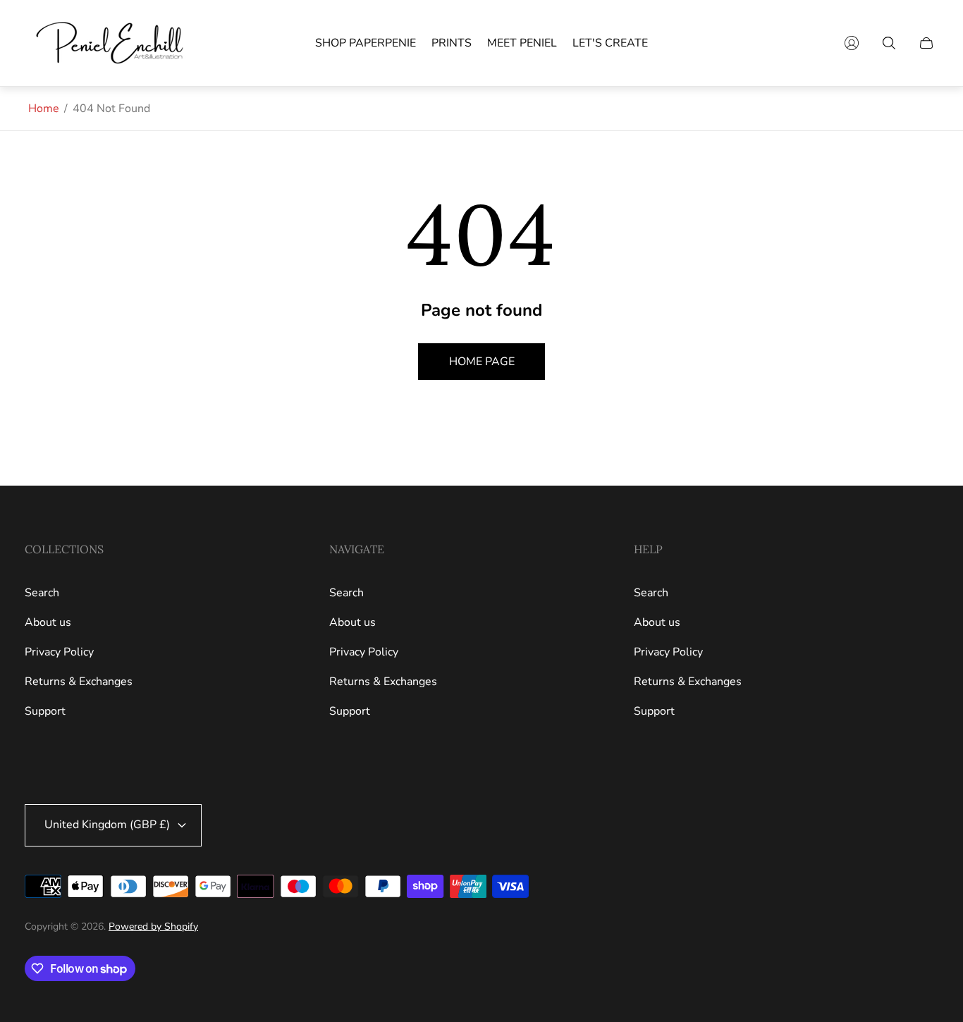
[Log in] (851, 43)
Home (43, 108)
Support (45, 711)
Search (42, 593)
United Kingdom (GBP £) (107, 824)
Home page (482, 361)
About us (48, 622)
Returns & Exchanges (79, 681)
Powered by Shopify (153, 926)
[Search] (888, 43)
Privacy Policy (59, 652)
